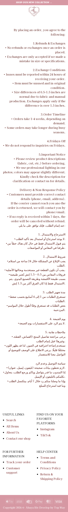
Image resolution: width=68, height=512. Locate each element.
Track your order (18, 462)
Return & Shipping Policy (51, 476)
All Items (12, 426)
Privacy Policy (50, 468)
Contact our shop (18, 438)
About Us (12, 432)
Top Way (59, 507)
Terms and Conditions (48, 459)
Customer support (13, 470)
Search (11, 420)
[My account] (57, 11)
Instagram (47, 429)
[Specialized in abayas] (34, 11)
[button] (5, 11)
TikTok (45, 435)
